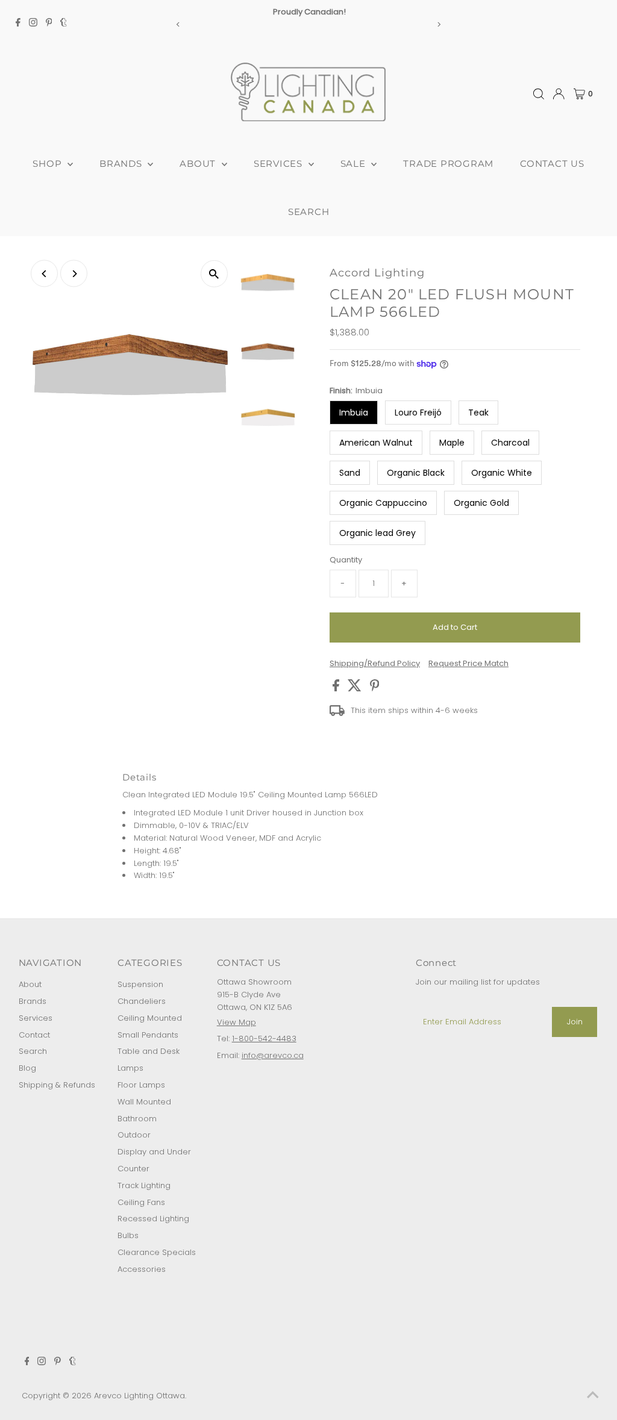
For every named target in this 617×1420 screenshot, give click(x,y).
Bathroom (137, 1118)
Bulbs (128, 1235)
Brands (32, 1001)
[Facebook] (18, 24)
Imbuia (353, 412)
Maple (452, 443)
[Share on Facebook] (337, 688)
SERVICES (279, 163)
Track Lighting (144, 1185)
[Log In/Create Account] (558, 94)
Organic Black (416, 473)
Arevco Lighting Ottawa (139, 1395)
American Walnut (376, 443)
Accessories (141, 1269)
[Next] (438, 24)
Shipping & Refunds (57, 1085)
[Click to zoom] (214, 273)
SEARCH (309, 211)
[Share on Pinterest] (375, 688)
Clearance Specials (156, 1252)
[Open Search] (538, 94)
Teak (478, 412)
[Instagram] (33, 24)
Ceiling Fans (141, 1202)
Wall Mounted (144, 1101)
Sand (349, 473)
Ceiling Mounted (149, 1018)
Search (33, 1051)
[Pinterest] (49, 24)
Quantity (346, 559)
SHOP (48, 163)
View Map (236, 1022)
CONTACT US (552, 163)
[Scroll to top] (593, 1396)
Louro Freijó (418, 412)
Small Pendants (147, 1035)
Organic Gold (481, 503)
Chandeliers (141, 1001)
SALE (354, 163)
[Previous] (178, 24)
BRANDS (122, 163)
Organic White (501, 473)
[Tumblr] (63, 24)
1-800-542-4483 (264, 1038)
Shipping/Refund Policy (375, 663)
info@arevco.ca (273, 1055)
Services (35, 1018)
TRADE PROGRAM (448, 163)
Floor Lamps (141, 1085)
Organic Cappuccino (383, 503)
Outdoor (134, 1135)
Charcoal (510, 443)
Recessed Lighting (153, 1218)
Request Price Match (468, 663)
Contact (34, 1035)
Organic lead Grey (377, 533)
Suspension (140, 984)
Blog (27, 1068)
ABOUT (199, 163)
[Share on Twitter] (356, 688)
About (30, 984)
